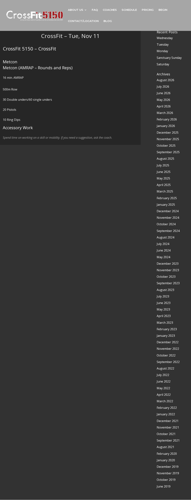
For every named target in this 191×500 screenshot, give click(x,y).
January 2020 (166, 460)
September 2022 (168, 362)
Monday (162, 51)
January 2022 (166, 414)
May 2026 (163, 100)
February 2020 (167, 454)
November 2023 (168, 270)
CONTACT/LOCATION (83, 21)
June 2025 (163, 172)
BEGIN (163, 10)
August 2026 (165, 80)
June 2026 (163, 93)
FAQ (95, 10)
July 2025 (163, 165)
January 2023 (166, 336)
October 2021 (166, 434)
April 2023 (164, 316)
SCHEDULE (129, 10)
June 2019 (163, 486)
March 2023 (165, 323)
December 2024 (168, 211)
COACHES (110, 10)
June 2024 (163, 250)
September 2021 (168, 440)
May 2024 (163, 257)
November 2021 (168, 427)
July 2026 (163, 87)
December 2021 (168, 421)
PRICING (148, 10)
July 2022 (163, 375)
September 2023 (168, 283)
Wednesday (165, 38)
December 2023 (168, 264)
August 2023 (165, 290)
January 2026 (166, 126)
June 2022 (163, 381)
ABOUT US (75, 10)
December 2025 (168, 132)
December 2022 (168, 342)
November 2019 (168, 473)
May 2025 (163, 178)
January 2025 (166, 205)
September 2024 (168, 231)
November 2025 (168, 139)
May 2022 (163, 388)
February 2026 (167, 119)
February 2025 (167, 198)
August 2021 (165, 447)
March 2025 (165, 191)
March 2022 (165, 401)
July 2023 (163, 296)
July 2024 (163, 244)
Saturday (163, 64)
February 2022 (167, 408)
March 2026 (165, 113)
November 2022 (168, 349)
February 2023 (167, 329)
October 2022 (166, 355)
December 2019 (168, 467)
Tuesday (163, 44)
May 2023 (163, 309)
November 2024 (168, 218)
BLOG (108, 21)
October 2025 (166, 146)
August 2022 (165, 368)
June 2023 (163, 303)
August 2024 (165, 237)
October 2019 (166, 480)
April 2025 (164, 185)
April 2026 (164, 106)
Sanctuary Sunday (169, 58)
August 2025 (165, 159)
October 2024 (166, 224)
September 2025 (168, 152)
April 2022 (164, 395)
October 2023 (166, 277)
